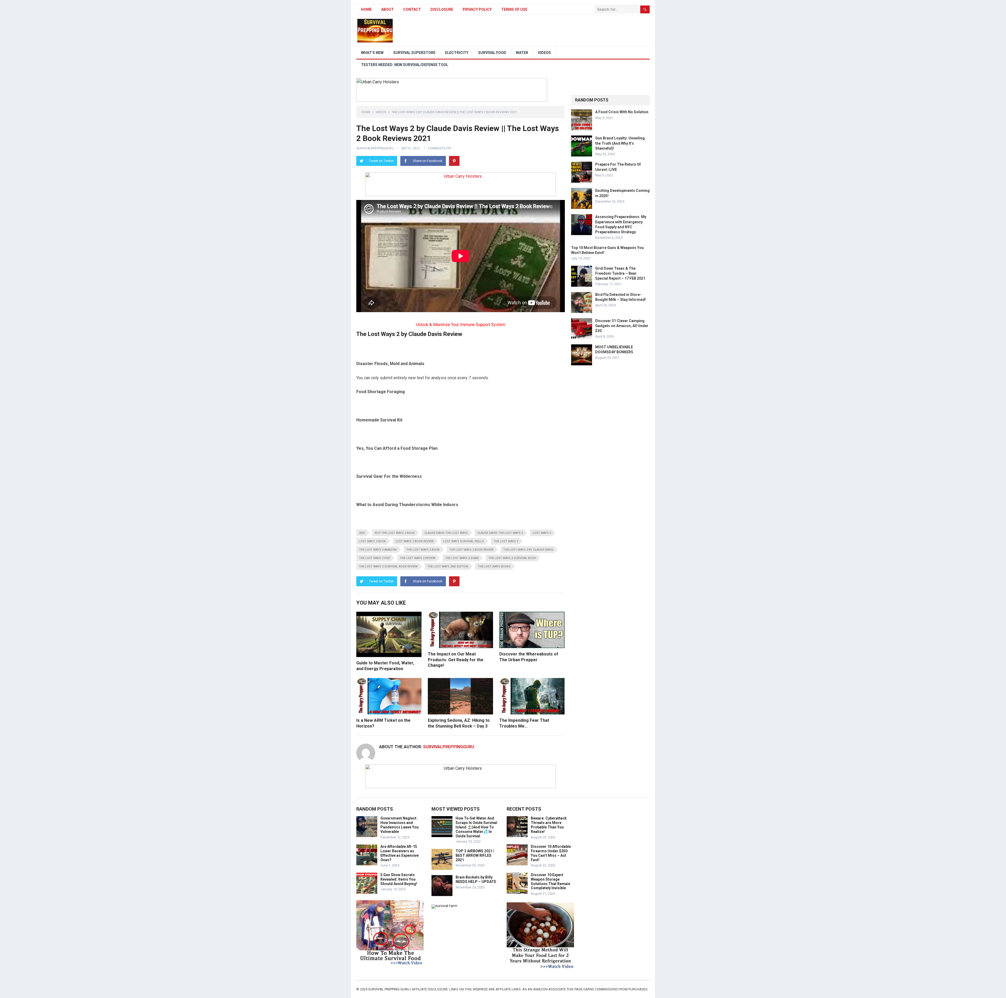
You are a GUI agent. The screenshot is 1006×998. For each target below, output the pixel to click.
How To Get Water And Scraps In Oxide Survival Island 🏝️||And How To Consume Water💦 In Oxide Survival (476, 827)
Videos (544, 53)
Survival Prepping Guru (389, 989)
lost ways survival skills (463, 541)
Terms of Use (514, 9)
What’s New (372, 53)
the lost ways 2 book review (471, 549)
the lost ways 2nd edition (447, 566)
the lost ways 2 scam (462, 558)
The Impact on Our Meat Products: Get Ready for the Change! (455, 660)
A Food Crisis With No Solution (621, 112)
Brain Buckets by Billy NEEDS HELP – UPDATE (476, 879)
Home (366, 9)
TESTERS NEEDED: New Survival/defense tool (404, 65)
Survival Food (492, 53)
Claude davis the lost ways (446, 533)
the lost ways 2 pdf (374, 558)
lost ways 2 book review (415, 541)
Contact (412, 9)
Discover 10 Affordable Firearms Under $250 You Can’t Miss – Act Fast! (551, 853)
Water (522, 53)
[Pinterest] (454, 161)
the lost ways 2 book (423, 549)
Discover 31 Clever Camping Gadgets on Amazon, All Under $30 (621, 326)
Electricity (456, 53)
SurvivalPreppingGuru (375, 148)
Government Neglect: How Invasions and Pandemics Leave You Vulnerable (399, 824)
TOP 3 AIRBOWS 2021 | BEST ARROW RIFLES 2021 (475, 855)
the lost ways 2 (506, 541)
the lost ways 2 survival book (512, 558)
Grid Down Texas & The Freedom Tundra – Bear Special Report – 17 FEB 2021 (620, 273)
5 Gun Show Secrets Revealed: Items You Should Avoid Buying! (398, 879)
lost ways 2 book (372, 541)
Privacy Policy (477, 9)
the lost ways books (494, 566)
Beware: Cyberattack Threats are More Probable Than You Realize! (549, 824)
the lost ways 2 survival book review (388, 566)
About (387, 9)
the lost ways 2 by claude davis (528, 549)
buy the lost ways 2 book (395, 533)
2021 (362, 533)
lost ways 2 (542, 533)
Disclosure (441, 9)
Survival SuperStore (414, 53)
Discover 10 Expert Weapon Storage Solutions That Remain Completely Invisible (550, 881)
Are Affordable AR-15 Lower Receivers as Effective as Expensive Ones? (399, 853)
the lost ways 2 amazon (378, 549)
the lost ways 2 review (417, 558)
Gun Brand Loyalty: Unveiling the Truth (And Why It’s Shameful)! (620, 143)
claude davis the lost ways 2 (500, 533)
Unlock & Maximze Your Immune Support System (460, 324)
